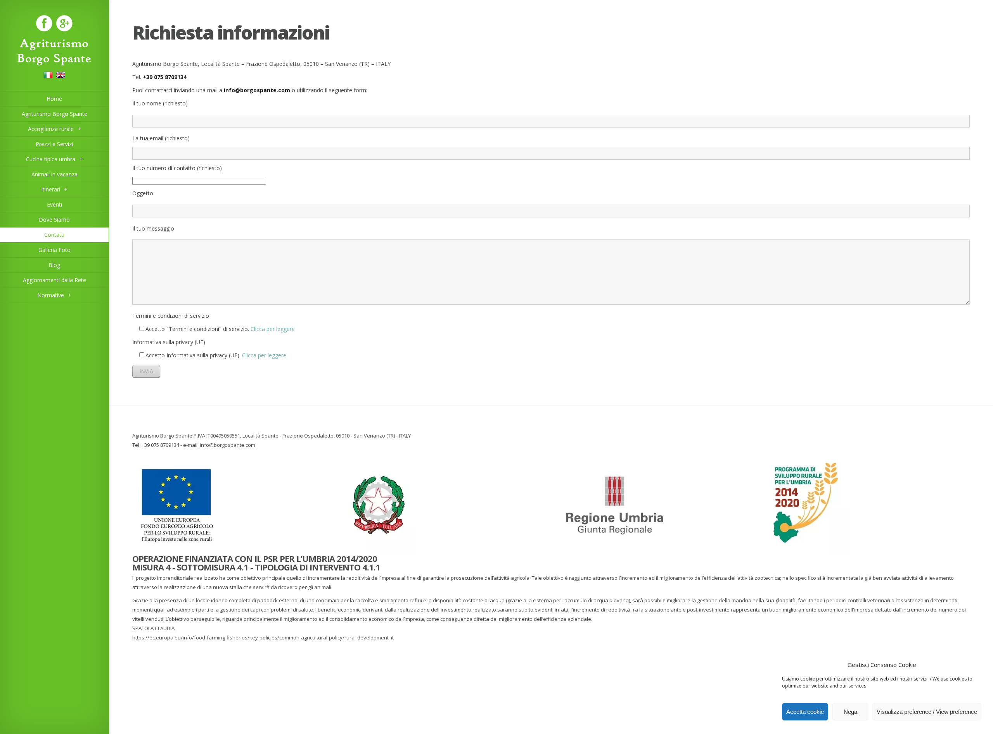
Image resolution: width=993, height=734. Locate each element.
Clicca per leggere (273, 329)
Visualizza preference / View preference (927, 711)
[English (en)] (60, 77)
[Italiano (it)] (48, 77)
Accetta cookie (805, 711)
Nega (850, 711)
